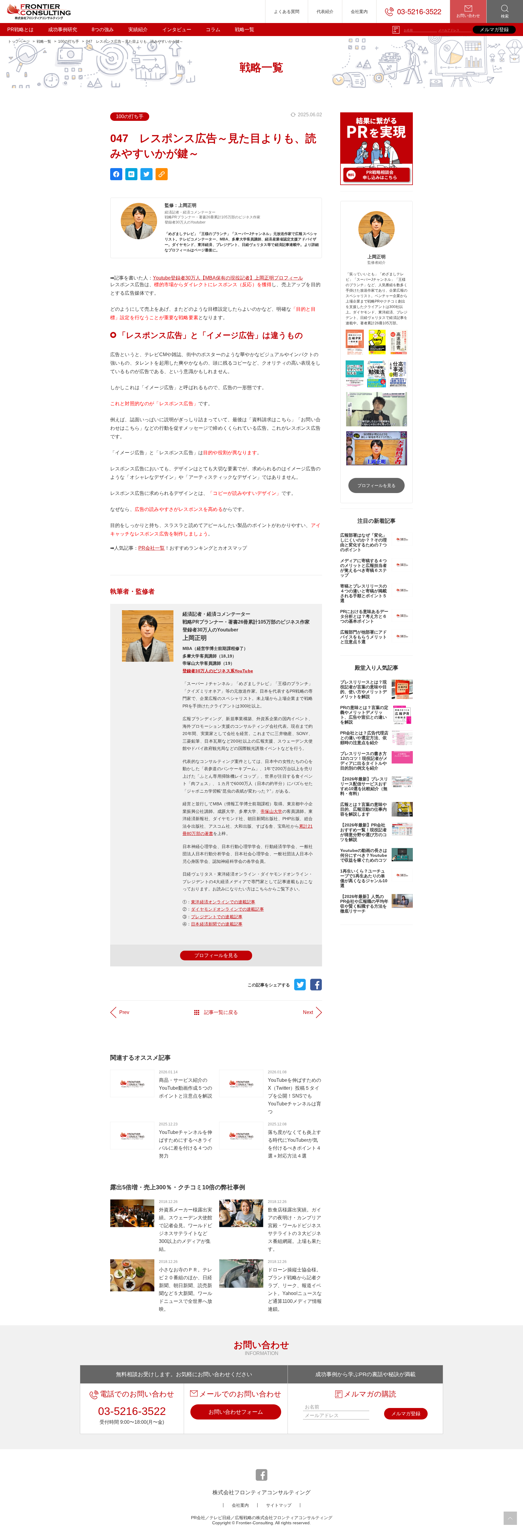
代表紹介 (325, 11)
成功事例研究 (62, 29)
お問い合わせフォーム (236, 1412)
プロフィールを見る (216, 955)
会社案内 (359, 11)
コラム (213, 29)
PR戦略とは (20, 29)
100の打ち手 (68, 41)
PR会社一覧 (151, 548)
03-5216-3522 (419, 11)
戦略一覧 (244, 29)
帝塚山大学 (271, 811)
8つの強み (103, 29)
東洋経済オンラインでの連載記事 (223, 901)
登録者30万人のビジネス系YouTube (218, 670)
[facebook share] (116, 174)
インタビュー (176, 29)
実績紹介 (138, 29)
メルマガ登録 (494, 29)
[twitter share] (146, 174)
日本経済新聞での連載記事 (216, 924)
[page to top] (510, 1518)
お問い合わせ (468, 15)
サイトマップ (278, 1505)
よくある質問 (286, 11)
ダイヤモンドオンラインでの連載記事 (227, 909)
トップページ (19, 41)
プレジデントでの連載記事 (216, 916)
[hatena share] (131, 174)
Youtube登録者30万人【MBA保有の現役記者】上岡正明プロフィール (228, 277)
